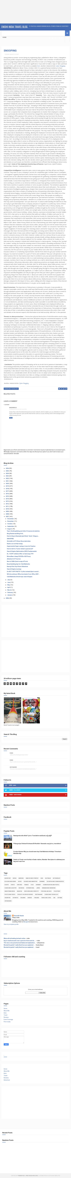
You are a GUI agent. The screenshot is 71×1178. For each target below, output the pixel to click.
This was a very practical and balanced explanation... (20, 943)
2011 (7, 506)
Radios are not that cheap (15, 543)
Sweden (30, 897)
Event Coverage (8, 1019)
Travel (5, 1015)
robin (11, 753)
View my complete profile (11, 924)
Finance (26, 884)
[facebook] (50, 38)
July (8, 580)
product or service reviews (25, 894)
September (10, 526)
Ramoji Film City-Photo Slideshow (17, 566)
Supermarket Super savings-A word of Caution (21, 546)
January (9, 595)
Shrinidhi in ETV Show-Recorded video (19, 541)
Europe (7, 884)
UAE (54, 897)
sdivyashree (13, 767)
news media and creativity (31, 891)
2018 (7, 488)
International (30, 888)
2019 (7, 486)
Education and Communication (55, 881)
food (32, 884)
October (10, 523)
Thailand (36, 897)
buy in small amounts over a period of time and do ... (20, 940)
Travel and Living (46, 897)
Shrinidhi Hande (19, 915)
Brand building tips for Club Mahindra (18, 564)
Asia (42, 878)
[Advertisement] (11, 11)
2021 (7, 481)
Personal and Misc (46, 891)
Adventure (8, 878)
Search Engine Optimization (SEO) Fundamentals (22, 551)
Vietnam (60, 897)
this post (26, 922)
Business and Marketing (30, 881)
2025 (7, 471)
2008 (7, 514)
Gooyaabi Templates (54, 1175)
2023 (7, 476)
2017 (7, 491)
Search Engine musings (14, 569)
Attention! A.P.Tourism (14, 559)
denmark (42, 881)
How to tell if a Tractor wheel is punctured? (20, 549)
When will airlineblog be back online (14, 938)
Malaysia (19, 891)
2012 (7, 504)
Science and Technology (11, 388)
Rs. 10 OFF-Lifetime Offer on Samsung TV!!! (20, 554)
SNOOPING (10, 50)
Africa (14, 878)
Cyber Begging (60, 66)
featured (19, 884)
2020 (7, 483)
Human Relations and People (51, 884)
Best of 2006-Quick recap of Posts (17, 561)
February (10, 592)
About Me (6, 1010)
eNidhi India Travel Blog (14, 27)
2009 (7, 511)
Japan (38, 888)
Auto (5, 1013)
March (9, 590)
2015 (7, 496)
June (9, 582)
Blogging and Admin (10, 881)
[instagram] (59, 38)
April (8, 587)
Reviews (6, 1017)
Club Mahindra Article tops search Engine (19, 576)
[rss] (62, 38)
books (20, 881)
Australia (48, 878)
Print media (7, 1021)
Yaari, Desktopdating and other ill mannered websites (23, 531)
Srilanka (22, 897)
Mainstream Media (10, 891)
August (9, 529)
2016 (7, 493)
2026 (7, 468)
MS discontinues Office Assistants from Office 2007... (23, 574)
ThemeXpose (21, 1175)
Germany (38, 884)
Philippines (57, 891)
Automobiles (56, 878)
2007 (7, 516)
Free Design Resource (32, 1175)
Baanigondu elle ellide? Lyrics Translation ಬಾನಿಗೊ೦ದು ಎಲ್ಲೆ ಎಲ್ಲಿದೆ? (32, 835)
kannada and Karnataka (48, 888)
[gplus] (56, 38)
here (38, 66)
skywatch (15, 897)
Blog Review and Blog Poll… (15, 533)
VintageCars (8, 901)
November (10, 521)
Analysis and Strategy (32, 878)
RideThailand (38, 894)
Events (13, 884)
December (10, 518)
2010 (7, 509)
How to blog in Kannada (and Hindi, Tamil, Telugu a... (23, 536)
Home (4, 37)
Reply (11, 417)
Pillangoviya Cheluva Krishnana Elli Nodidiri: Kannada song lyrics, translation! (37, 843)
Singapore (7, 897)
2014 (7, 499)
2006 (7, 598)
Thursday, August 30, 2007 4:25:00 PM (18, 409)
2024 (7, 473)
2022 (7, 478)
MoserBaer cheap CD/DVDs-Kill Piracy (19, 556)
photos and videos (10, 894)
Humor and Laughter (10, 888)
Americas (21, 878)
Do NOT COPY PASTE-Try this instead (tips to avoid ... (23, 571)
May (8, 585)
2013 (7, 501)
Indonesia (21, 888)
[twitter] (52, 38)
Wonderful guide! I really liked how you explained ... (19, 945)
